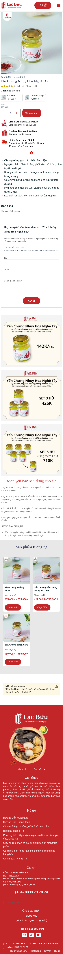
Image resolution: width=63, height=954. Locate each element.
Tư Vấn (47, 951)
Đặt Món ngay (32, 113)
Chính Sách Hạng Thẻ (15, 858)
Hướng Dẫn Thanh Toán (16, 822)
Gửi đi (31, 300)
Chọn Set (6, 90)
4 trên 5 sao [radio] (42, 250)
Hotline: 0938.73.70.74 (17, 947)
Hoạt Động (35, 951)
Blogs (57, 951)
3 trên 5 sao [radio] (31, 250)
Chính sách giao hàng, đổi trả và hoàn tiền (26, 826)
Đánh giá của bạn (15, 247)
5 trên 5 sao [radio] (53, 250)
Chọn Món (13, 607)
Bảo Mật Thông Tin (13, 831)
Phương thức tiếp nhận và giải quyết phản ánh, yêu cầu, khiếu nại (31, 837)
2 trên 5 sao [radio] (20, 250)
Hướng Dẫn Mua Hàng (15, 817)
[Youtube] (38, 935)
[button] (59, 5)
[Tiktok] (31, 935)
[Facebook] (24, 935)
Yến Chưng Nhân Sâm (16, 645)
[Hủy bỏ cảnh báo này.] (57, 686)
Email (6, 269)
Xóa (3, 104)
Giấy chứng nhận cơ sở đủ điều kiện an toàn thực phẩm (30, 845)
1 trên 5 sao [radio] (9, 250)
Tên (5, 258)
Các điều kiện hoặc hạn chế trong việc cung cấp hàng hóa (29, 852)
